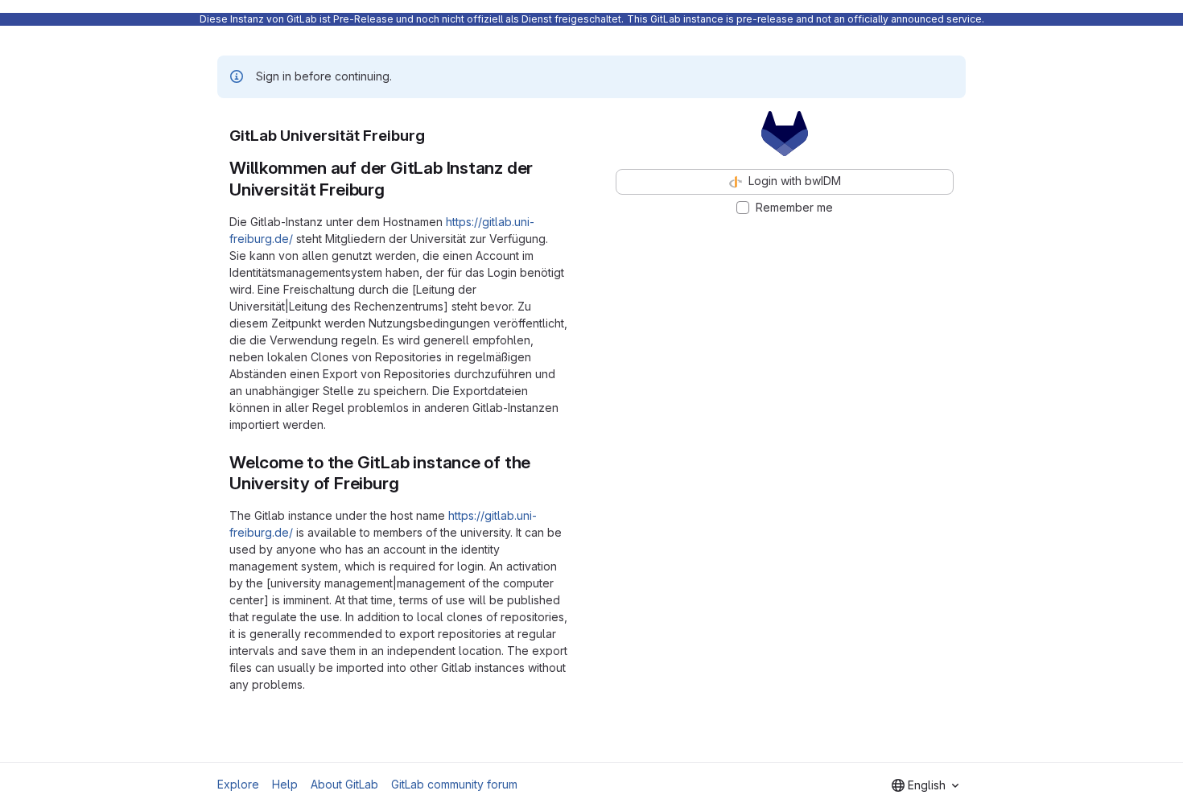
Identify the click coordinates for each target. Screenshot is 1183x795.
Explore (238, 784)
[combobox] (925, 785)
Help (285, 784)
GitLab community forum (454, 784)
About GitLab (344, 784)
